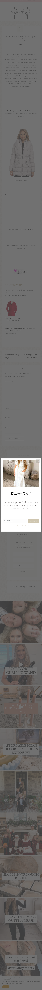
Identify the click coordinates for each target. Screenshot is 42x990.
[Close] (38, 461)
